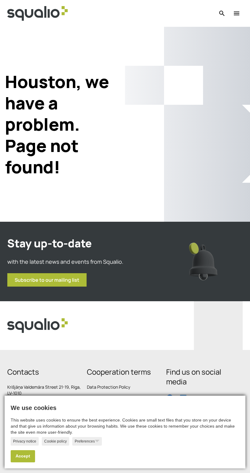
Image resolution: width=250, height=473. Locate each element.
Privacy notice (24, 441)
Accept (23, 456)
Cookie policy (55, 441)
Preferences (85, 441)
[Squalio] (37, 13)
